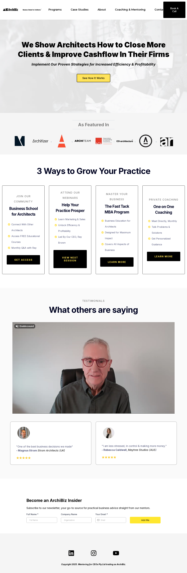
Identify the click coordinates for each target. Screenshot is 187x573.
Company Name (69, 514)
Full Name (32, 514)
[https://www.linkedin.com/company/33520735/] (71, 553)
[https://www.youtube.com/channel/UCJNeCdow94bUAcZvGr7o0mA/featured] (116, 553)
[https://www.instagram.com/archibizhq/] (94, 553)
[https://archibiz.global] (10, 10)
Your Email (101, 514)
